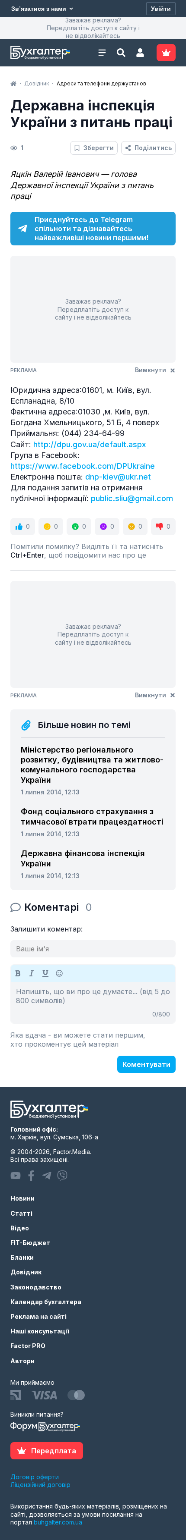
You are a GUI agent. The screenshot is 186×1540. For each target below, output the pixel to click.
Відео (19, 1228)
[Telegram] (47, 1175)
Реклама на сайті (38, 1316)
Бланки (22, 1257)
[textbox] (93, 1002)
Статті (21, 1213)
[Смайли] (59, 973)
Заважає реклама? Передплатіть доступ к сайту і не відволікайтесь (93, 27)
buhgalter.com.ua (58, 1522)
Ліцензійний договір (40, 1484)
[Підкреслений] (45, 973)
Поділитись (153, 147)
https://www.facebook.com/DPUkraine (82, 465)
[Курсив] (31, 973)
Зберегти (98, 147)
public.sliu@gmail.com (132, 498)
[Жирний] (18, 973)
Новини (22, 1198)
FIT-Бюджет (30, 1242)
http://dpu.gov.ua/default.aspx (89, 444)
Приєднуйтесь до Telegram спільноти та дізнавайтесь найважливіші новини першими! (91, 228)
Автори (22, 1360)
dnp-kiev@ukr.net (118, 476)
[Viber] (62, 1175)
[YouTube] (15, 1175)
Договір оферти (34, 1476)
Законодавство (35, 1287)
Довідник (26, 1272)
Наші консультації (39, 1331)
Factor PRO (27, 1345)
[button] (140, 52)
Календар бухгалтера (45, 1301)
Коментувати (146, 1064)
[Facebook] (31, 1175)
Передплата (53, 1450)
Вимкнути (150, 369)
